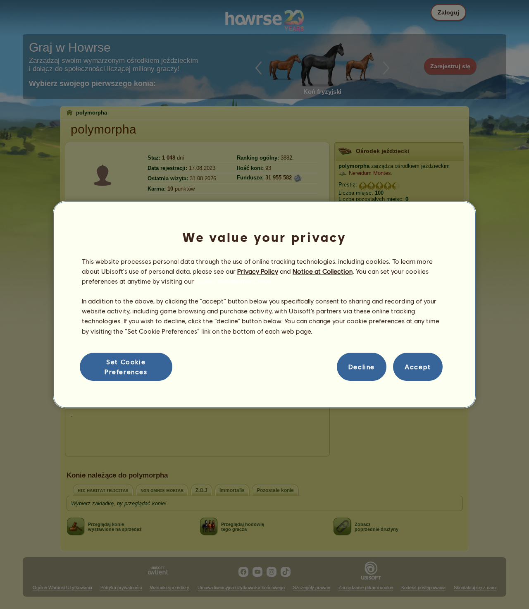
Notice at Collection (323, 271)
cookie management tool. (233, 281)
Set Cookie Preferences (126, 366)
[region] (264, 304)
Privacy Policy (257, 271)
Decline (361, 366)
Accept (418, 366)
